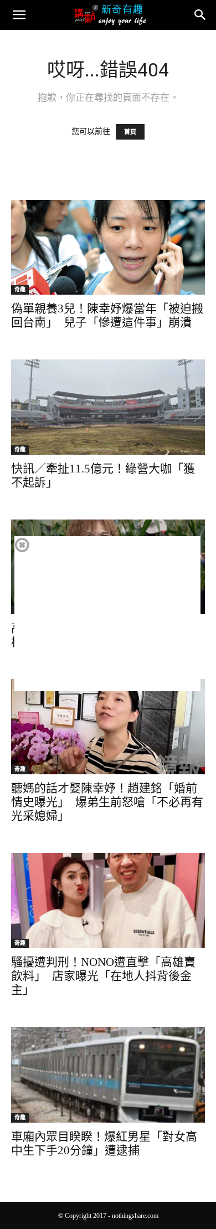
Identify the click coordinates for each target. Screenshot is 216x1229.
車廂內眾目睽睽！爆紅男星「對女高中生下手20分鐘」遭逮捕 (104, 1143)
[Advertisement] (107, 613)
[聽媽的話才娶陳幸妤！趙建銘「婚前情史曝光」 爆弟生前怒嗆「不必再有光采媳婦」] (108, 726)
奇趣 (19, 289)
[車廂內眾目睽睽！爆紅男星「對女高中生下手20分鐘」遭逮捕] (108, 1075)
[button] (19, 15)
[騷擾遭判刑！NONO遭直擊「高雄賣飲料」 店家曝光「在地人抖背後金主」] (108, 901)
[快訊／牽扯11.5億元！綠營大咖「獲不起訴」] (108, 406)
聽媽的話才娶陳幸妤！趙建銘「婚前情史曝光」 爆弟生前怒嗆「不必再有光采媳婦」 (107, 801)
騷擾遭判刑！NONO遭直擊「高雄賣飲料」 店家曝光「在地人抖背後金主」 (103, 975)
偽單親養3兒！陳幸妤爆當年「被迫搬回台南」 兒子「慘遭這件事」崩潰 (107, 315)
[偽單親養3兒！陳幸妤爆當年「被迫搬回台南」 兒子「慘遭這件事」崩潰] (108, 247)
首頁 (130, 131)
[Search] (200, 15)
